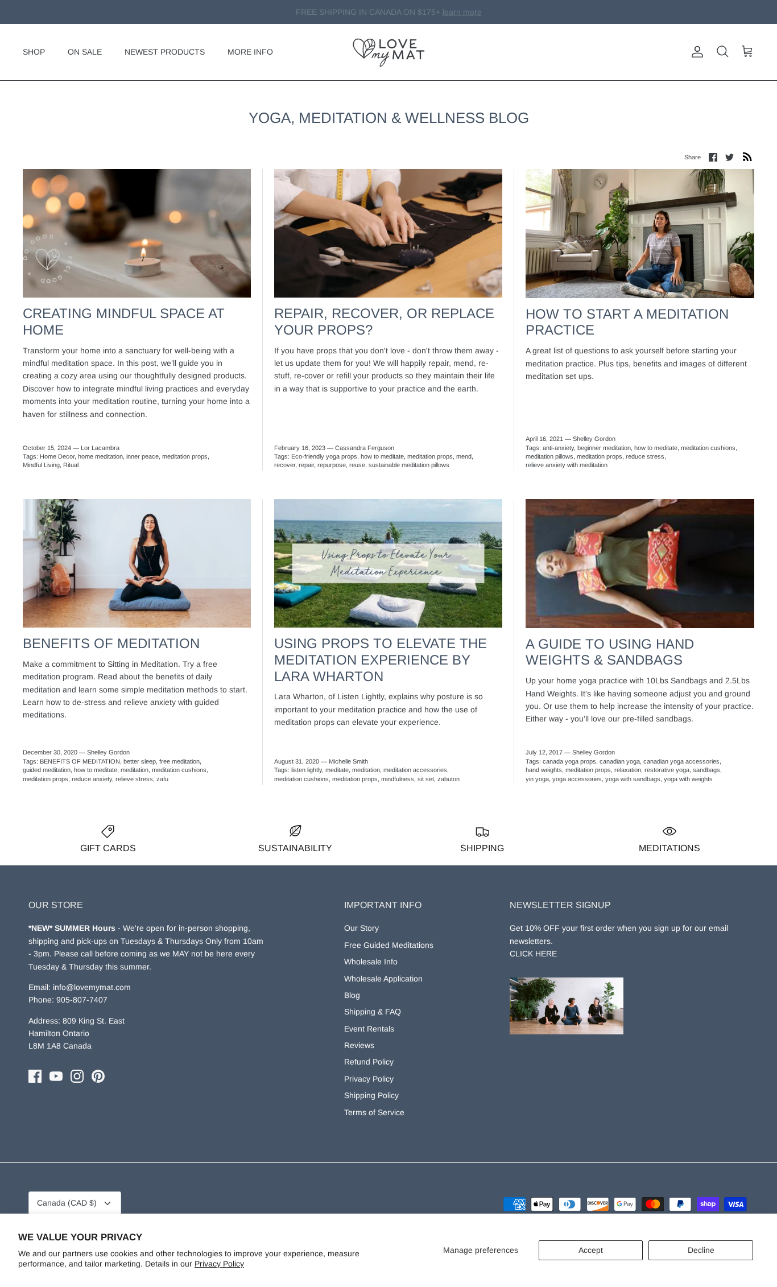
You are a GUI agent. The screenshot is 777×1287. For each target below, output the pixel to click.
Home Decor (57, 456)
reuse (357, 464)
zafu (162, 779)
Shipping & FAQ (372, 1011)
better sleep (139, 761)
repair (306, 464)
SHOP (34, 51)
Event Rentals (369, 1028)
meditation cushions (708, 447)
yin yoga (537, 779)
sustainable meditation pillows (409, 464)
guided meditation (47, 769)
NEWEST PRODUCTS (165, 51)
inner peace (142, 456)
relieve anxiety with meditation (566, 464)
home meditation (100, 456)
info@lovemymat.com (92, 987)
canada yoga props (569, 761)
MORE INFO (250, 51)
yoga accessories (577, 779)
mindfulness (397, 779)
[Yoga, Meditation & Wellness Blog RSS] (747, 156)
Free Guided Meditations (388, 945)
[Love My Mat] (389, 52)
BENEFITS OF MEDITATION (80, 761)
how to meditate (382, 456)
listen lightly (306, 769)
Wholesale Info (371, 961)
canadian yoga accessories (681, 761)
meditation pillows (549, 456)
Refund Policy (369, 1061)
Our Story (361, 928)
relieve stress (134, 779)
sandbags (706, 769)
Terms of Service (374, 1112)
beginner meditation (604, 447)
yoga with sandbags (632, 779)
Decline (701, 1250)
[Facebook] (35, 1076)
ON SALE (85, 51)
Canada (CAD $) (67, 1202)
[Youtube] (56, 1076)
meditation (134, 769)
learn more (446, 11)
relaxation (627, 769)
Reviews (359, 1045)
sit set (426, 779)
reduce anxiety (92, 779)
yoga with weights (688, 779)
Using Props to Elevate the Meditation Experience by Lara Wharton (380, 660)
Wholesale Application (383, 978)
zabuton (448, 779)
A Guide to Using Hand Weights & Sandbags (610, 652)
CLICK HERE (533, 953)
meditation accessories (415, 769)
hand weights (544, 769)
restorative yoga (666, 769)
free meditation (179, 761)
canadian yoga (620, 761)
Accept (590, 1250)
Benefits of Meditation (111, 643)
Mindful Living (41, 464)
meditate (337, 769)
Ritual (70, 464)
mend (464, 456)
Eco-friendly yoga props (324, 456)
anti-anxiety (558, 447)
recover (284, 464)
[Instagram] (77, 1076)
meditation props (185, 456)
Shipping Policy (371, 1095)
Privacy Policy (219, 1263)
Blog (352, 995)
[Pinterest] (98, 1076)
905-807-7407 (82, 999)
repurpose (331, 464)
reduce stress (645, 456)
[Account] (695, 52)
